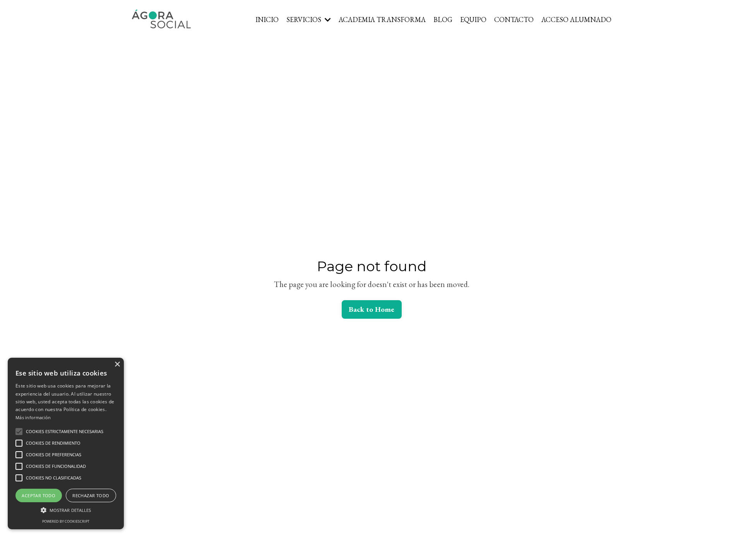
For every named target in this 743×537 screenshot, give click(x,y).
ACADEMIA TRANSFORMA (382, 19)
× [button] (117, 364)
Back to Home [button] (372, 309)
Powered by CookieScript (65, 521)
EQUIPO (473, 19)
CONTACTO (514, 19)
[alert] (66, 443)
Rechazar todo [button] (90, 495)
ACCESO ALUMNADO (576, 19)
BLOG (442, 19)
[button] (19, 431)
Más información (33, 417)
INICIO (267, 19)
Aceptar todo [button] (38, 495)
